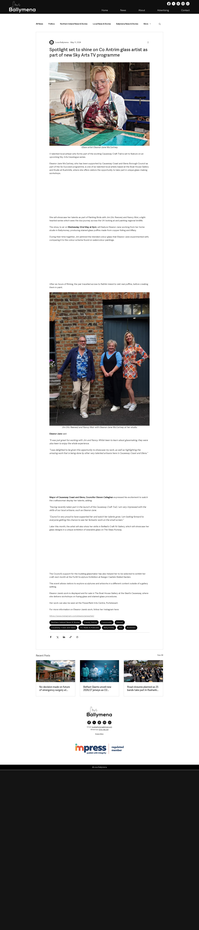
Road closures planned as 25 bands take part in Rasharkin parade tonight (142, 688)
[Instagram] (183, 3)
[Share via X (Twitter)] (57, 637)
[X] (173, 3)
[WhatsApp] (109, 722)
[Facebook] (169, 3)
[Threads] (178, 3)
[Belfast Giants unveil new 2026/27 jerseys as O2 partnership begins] (99, 671)
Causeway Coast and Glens (63, 628)
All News (39, 24)
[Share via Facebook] (50, 637)
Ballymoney (109, 628)
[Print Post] (77, 637)
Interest (119, 622)
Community (107, 622)
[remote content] (99, 195)
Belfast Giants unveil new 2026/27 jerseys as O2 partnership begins (97, 688)
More (146, 24)
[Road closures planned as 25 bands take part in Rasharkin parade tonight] (143, 671)
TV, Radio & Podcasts (89, 628)
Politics (51, 24)
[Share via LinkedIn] (64, 637)
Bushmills (131, 628)
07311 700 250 (103, 729)
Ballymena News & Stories (127, 24)
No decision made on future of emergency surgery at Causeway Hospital (54, 688)
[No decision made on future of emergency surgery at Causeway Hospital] (55, 671)
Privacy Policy (99, 734)
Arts (120, 628)
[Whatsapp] (188, 3)
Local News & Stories (102, 24)
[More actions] (148, 42)
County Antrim (90, 622)
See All (160, 655)
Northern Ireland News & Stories (73, 24)
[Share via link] (70, 637)
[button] (159, 24)
